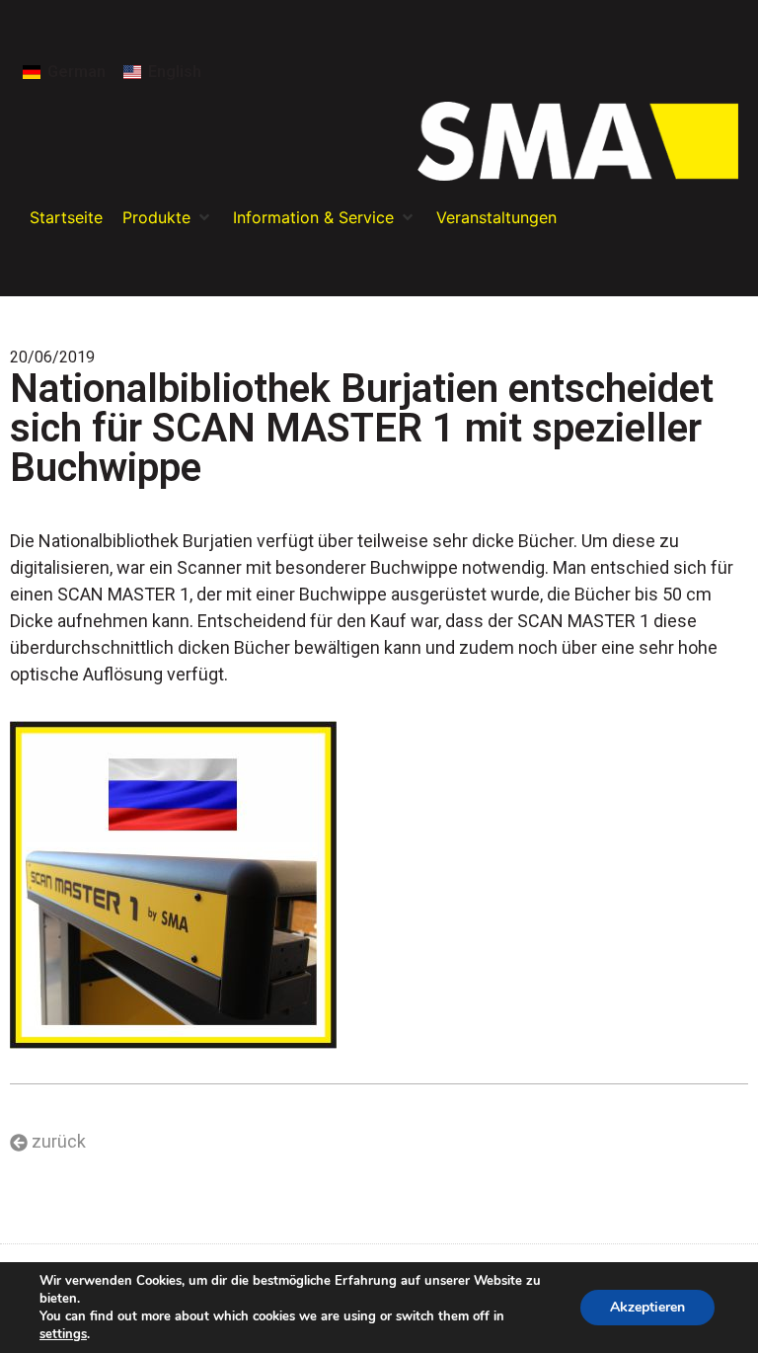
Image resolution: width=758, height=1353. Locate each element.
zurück (59, 1141)
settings (63, 1334)
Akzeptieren (647, 1307)
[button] (168, 217)
